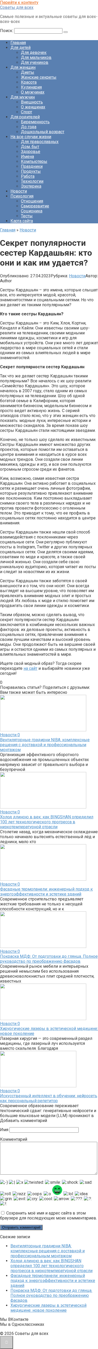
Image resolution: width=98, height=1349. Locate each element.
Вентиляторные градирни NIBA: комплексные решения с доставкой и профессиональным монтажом (45, 744)
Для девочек (34, 52)
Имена (27, 156)
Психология (21, 196)
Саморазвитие (35, 206)
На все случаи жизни (30, 136)
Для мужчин (22, 97)
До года (28, 126)
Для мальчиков (36, 57)
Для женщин (23, 67)
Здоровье (30, 151)
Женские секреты (38, 77)
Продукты (31, 171)
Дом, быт (30, 146)
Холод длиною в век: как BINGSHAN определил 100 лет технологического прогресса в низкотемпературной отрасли (46, 821)
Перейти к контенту (19, 2)
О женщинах (33, 107)
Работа (27, 176)
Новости (18, 191)
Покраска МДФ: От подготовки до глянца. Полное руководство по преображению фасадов (49, 959)
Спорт (26, 111)
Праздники (32, 166)
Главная (18, 42)
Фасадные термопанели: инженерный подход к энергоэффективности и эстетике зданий (46, 892)
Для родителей (25, 116)
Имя (4, 1129)
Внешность (32, 102)
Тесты (27, 215)
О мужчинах (32, 92)
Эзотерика (31, 186)
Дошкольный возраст (42, 131)
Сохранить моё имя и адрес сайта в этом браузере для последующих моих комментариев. (48, 1216)
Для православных (40, 141)
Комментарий (13, 1139)
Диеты (27, 72)
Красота (29, 82)
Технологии (32, 181)
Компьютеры (34, 161)
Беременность (35, 121)
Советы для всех (16, 7)
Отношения (32, 201)
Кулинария (31, 87)
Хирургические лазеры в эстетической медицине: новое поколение (48, 1308)
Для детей (20, 47)
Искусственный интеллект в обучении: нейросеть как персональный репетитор (48, 1098)
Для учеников (34, 62)
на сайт (30, 668)
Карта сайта (21, 220)
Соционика (31, 211)
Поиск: (7, 30)
